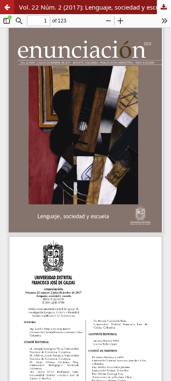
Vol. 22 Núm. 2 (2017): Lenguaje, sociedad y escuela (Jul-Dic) (95, 7)
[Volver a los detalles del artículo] (7, 7)
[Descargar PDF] (164, 7)
